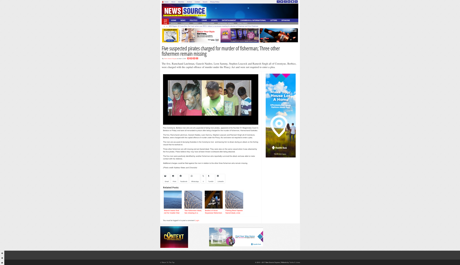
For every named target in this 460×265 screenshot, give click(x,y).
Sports (214, 20)
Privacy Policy (214, 2)
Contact (197, 2)
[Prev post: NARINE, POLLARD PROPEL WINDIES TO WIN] (2, 253)
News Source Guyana (170, 58)
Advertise (181, 2)
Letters (273, 20)
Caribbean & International (253, 20)
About (173, 2)
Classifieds (185, 23)
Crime (204, 20)
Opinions (285, 20)
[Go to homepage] (2, 262)
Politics (193, 20)
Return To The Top (167, 262)
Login (197, 220)
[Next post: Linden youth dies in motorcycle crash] (2, 257)
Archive (189, 2)
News (183, 20)
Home (166, 2)
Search (205, 2)
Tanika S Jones (294, 262)
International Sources (226, 23)
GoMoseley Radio (208, 23)
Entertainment (229, 20)
